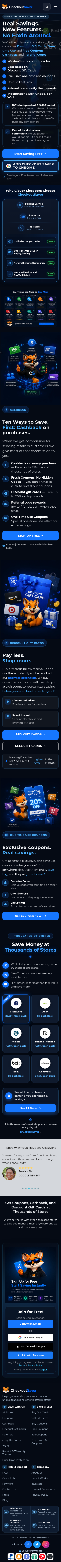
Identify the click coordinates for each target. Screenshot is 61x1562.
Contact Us (9, 1489)
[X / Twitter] (37, 1544)
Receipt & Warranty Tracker (13, 1453)
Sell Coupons (39, 1434)
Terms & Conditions (43, 1489)
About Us (37, 1472)
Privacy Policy (34, 1365)
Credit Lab (8, 1478)
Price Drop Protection (15, 1460)
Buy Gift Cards (40, 1412)
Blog (5, 1500)
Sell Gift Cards (40, 1418)
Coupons (7, 1418)
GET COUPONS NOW (28, 915)
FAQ (5, 1472)
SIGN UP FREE (29, 535)
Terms (22, 1365)
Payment (7, 1483)
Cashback (9, 54)
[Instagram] (45, 1544)
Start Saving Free (28, 154)
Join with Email (30, 1323)
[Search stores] (46, 6)
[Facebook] (28, 1544)
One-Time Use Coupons (40, 1442)
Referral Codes (35, 54)
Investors (37, 1483)
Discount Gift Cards (31, 46)
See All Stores (28, 1108)
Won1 (5, 1445)
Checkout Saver (29, 1132)
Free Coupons (33, 50)
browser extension (22, 677)
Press (5, 1494)
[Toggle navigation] (55, 6)
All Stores (8, 1412)
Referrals (7, 1434)
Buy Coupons (39, 1423)
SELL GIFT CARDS (29, 746)
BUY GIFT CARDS (29, 734)
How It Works (40, 1478)
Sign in (43, 1369)
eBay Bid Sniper (11, 1440)
